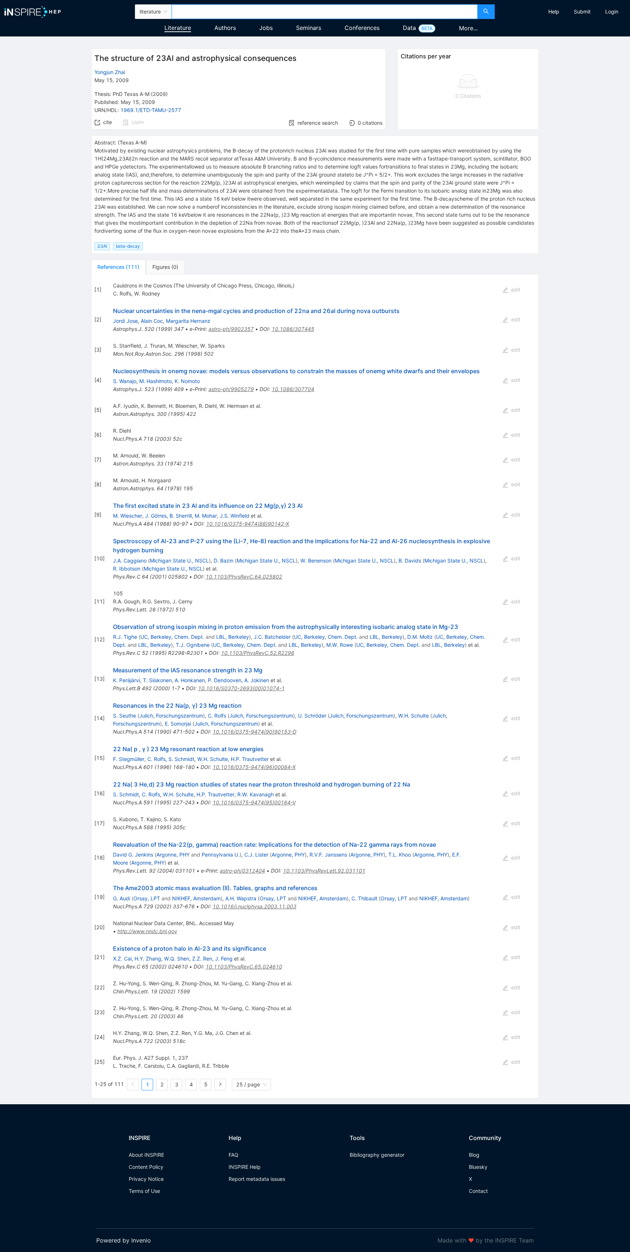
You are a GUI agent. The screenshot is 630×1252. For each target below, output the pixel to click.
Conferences (362, 27)
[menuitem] (553, 11)
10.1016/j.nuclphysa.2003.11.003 (254, 906)
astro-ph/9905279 (231, 389)
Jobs (266, 27)
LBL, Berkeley (232, 637)
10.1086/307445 (293, 329)
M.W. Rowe (339, 645)
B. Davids (409, 560)
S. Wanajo (124, 381)
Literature (177, 27)
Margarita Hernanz (188, 321)
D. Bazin (223, 560)
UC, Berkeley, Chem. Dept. (172, 637)
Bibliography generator (377, 1155)
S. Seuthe (124, 715)
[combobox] (324, 11)
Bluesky (478, 1167)
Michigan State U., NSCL (179, 560)
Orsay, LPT (146, 898)
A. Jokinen (256, 680)
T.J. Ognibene (193, 645)
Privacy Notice (146, 1179)
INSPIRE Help (245, 1167)
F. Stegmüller (128, 759)
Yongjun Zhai (109, 72)
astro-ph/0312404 (242, 870)
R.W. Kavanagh (255, 794)
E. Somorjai (178, 723)
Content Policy (146, 1167)
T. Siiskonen (157, 680)
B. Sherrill (181, 516)
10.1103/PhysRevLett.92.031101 (324, 870)
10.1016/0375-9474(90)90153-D (254, 732)
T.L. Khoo (399, 854)
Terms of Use (144, 1191)
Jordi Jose (125, 321)
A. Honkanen (190, 680)
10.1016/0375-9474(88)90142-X (247, 524)
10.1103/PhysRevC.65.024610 (244, 966)
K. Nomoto (187, 381)
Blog (474, 1155)
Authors (225, 27)
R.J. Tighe (125, 637)
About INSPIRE (146, 1155)
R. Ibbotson (126, 568)
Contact (478, 1191)
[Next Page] (220, 1084)
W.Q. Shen (176, 958)
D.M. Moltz (420, 637)
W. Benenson (315, 560)
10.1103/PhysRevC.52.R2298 (257, 653)
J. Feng (224, 958)
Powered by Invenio (123, 1240)
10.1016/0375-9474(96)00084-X (254, 767)
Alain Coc (152, 321)
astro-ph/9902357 (231, 329)
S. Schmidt (181, 759)
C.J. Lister (256, 854)
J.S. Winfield (234, 516)
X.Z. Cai (122, 958)
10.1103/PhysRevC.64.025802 (244, 576)
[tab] (118, 267)
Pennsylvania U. (221, 854)
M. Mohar (206, 516)
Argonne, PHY (173, 854)
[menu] (563, 11)
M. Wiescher (127, 516)
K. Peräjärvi (126, 680)
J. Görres (156, 516)
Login (611, 11)
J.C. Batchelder (272, 637)
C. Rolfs (217, 715)
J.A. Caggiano (130, 560)
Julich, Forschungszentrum (171, 715)
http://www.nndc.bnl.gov (147, 931)
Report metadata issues (257, 1179)
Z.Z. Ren (202, 958)
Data (409, 27)
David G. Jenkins (133, 854)
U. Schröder (312, 715)
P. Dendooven (224, 680)
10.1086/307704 (293, 389)
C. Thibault (364, 898)
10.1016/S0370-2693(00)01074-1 (241, 688)
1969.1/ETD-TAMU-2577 (150, 110)
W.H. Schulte (413, 715)
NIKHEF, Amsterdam (196, 898)
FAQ (233, 1155)
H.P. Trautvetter (250, 759)
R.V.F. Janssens (328, 854)
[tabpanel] (315, 686)
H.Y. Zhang (148, 958)
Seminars (308, 27)
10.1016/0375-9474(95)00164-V (254, 802)
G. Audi (121, 898)
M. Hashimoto (155, 381)
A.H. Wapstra (240, 898)
